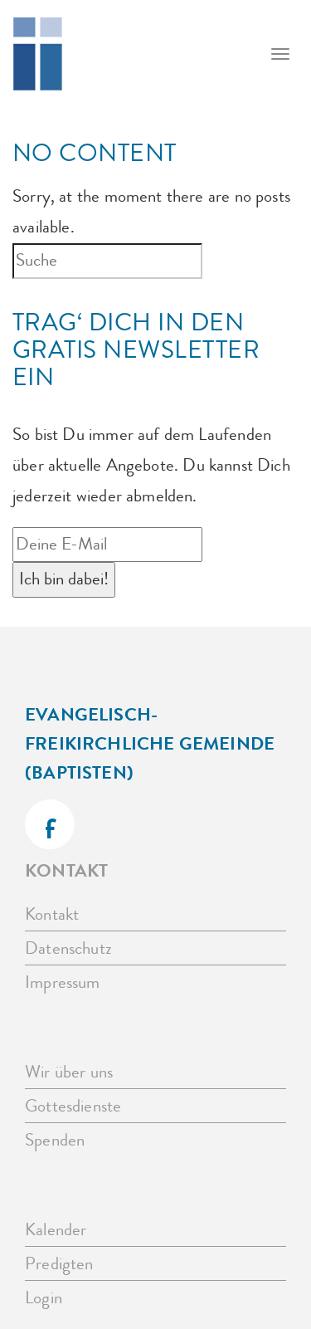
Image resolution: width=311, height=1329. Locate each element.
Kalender (55, 1230)
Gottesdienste (73, 1106)
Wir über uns (69, 1072)
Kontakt (52, 914)
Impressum (62, 982)
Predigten (59, 1264)
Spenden (55, 1140)
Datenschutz (68, 948)
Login (43, 1298)
